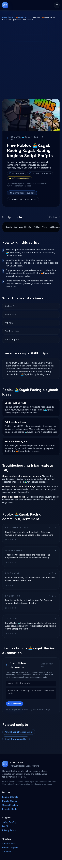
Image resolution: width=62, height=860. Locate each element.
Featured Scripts (10, 797)
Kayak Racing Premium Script (18, 732)
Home (4, 17)
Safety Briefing (9, 822)
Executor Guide (9, 809)
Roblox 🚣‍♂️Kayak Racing (19, 17)
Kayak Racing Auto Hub (16, 739)
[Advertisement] (31, 60)
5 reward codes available (24, 193)
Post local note (14, 704)
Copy (55, 217)
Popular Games (9, 801)
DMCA (5, 826)
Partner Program (10, 847)
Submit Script (8, 843)
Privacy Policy (9, 830)
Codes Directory (10, 805)
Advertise (6, 851)
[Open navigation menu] (57, 5)
